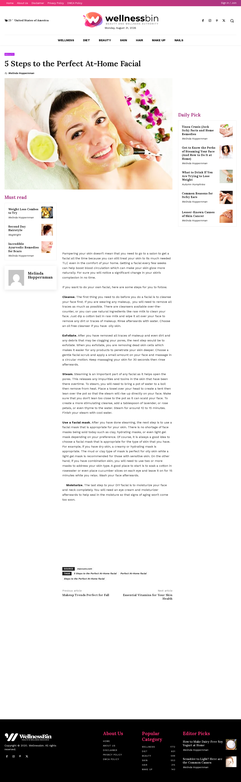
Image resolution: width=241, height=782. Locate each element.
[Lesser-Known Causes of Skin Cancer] (226, 216)
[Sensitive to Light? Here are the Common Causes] (231, 761)
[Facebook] (202, 20)
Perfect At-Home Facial (133, 573)
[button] (231, 20)
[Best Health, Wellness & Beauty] (120, 19)
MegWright (14, 234)
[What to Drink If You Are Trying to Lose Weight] (226, 176)
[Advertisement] (117, 220)
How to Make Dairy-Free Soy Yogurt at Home (203, 743)
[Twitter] (224, 20)
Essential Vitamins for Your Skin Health (147, 596)
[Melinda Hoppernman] (16, 278)
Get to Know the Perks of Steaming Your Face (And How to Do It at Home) (198, 153)
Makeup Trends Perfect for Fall (85, 595)
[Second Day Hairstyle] (47, 230)
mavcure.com (84, 568)
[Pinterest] (217, 20)
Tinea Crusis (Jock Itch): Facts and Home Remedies (198, 130)
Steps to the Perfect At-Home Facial (84, 578)
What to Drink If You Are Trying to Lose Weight (197, 176)
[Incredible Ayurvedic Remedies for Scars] (47, 247)
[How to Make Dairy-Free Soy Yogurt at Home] (231, 744)
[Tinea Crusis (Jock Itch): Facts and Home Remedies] (226, 130)
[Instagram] (209, 20)
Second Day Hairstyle (17, 228)
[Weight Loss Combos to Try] (47, 212)
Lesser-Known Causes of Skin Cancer (198, 214)
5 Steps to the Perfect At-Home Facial (95, 573)
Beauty (9, 54)
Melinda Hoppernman (21, 73)
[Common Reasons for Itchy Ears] (226, 197)
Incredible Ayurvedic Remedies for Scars (23, 247)
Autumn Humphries (193, 184)
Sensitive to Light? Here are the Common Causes (202, 760)
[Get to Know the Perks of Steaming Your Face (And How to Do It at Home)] (226, 151)
